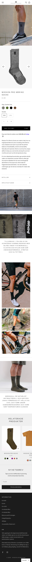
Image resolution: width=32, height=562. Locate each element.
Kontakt (4, 500)
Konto (3, 503)
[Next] (28, 66)
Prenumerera (16, 487)
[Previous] (3, 66)
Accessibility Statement (8, 524)
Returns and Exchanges (8, 515)
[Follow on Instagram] (7, 552)
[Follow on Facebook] (3, 552)
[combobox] (25, 560)
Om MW (4, 506)
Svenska (24, 560)
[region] (16, 67)
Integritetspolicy (6, 518)
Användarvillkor (6, 509)
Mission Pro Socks (11, 453)
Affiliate (4, 521)
